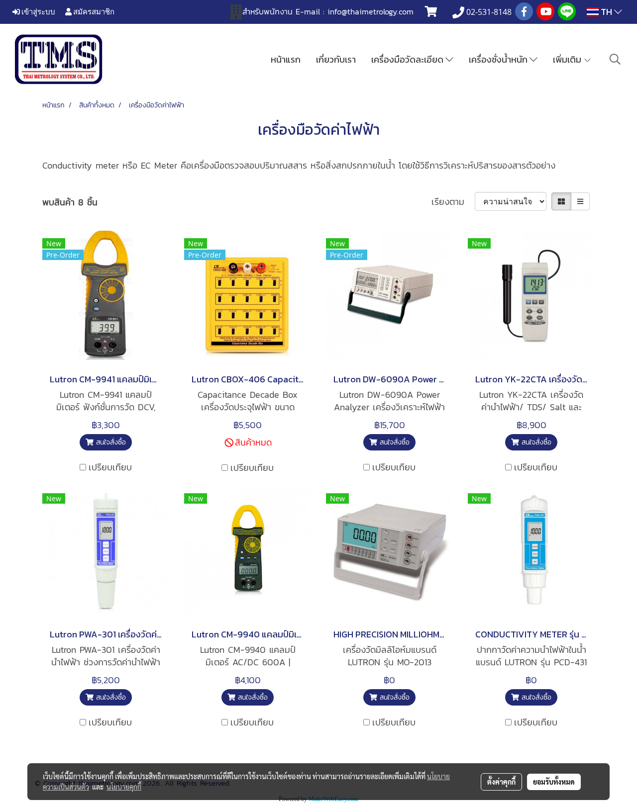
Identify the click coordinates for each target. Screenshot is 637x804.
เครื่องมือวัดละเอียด (408, 59)
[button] (615, 59)
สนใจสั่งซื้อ (110, 442)
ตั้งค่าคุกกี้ (501, 781)
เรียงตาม (453, 201)
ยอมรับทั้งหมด (554, 781)
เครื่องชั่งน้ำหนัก (499, 59)
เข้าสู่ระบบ (37, 11)
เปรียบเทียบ (110, 467)
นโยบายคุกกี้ (123, 786)
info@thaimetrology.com (370, 11)
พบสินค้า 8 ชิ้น (70, 202)
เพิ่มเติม (568, 59)
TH (606, 11)
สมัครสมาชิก (93, 11)
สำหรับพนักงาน (267, 11)
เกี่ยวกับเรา (336, 59)
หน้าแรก (286, 59)
